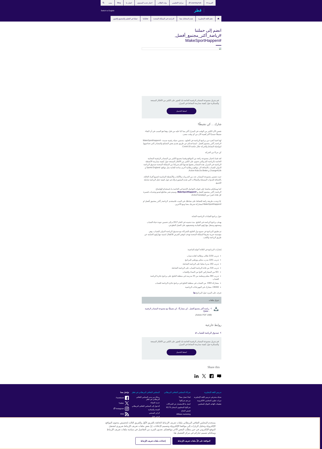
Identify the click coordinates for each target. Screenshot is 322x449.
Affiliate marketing (183, 414)
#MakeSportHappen (186, 192)
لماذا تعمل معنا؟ (185, 397)
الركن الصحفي (154, 413)
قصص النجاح (186, 411)
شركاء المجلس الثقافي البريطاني (177, 392)
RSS (122, 414)
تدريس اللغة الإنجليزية (212, 392)
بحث (102, 3)
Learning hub (195, 3)
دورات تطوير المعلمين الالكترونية (209, 401)
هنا (194, 293)
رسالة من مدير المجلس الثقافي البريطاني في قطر (148, 398)
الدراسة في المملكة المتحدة (163, 19)
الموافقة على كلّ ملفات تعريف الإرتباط (194, 441)
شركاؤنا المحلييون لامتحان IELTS (178, 407)
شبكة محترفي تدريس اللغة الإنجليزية (207, 397)
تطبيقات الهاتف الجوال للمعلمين (209, 404)
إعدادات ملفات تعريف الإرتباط (153, 441)
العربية (210, 3)
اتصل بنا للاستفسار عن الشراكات (178, 404)
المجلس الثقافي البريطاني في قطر (146, 392)
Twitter (121, 403)
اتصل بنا (129, 3)
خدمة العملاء (155, 403)
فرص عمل (156, 416)
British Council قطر (214, 10)
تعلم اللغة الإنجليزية (205, 19)
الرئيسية (218, 19)
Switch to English (107, 11)
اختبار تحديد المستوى (144, 3)
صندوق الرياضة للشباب (208, 333)
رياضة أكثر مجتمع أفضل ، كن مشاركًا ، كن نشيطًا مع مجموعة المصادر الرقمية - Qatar (177, 310)
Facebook (120, 398)
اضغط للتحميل (181, 111)
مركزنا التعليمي (178, 3)
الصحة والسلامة (154, 410)
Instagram (119, 409)
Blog (119, 3)
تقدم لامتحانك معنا (186, 19)
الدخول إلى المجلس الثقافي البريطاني (146, 406)
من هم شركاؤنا (185, 401)
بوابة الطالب (162, 3)
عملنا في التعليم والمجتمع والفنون (125, 19)
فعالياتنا (145, 19)
